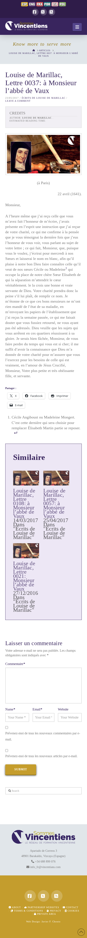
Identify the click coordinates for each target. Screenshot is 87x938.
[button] (77, 27)
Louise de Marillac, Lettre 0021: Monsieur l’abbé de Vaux (24, 576)
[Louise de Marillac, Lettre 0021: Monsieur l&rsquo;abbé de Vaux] (26, 550)
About (16, 907)
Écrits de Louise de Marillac (43, 98)
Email (37, 709)
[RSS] (51, 12)
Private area (46, 914)
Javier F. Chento (51, 921)
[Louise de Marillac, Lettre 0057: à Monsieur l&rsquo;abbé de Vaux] (56, 478)
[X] (43, 12)
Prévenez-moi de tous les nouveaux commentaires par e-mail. (42, 736)
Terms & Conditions (28, 910)
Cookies (73, 910)
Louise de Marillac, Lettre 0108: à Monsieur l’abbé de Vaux (24, 503)
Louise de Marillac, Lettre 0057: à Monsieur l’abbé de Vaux (54, 503)
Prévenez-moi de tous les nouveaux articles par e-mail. (41, 756)
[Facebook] (35, 12)
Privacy (55, 910)
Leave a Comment (18, 101)
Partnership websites (43, 907)
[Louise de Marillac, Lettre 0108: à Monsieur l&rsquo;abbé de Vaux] (26, 478)
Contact (71, 907)
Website (63, 709)
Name (10, 709)
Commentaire (15, 664)
